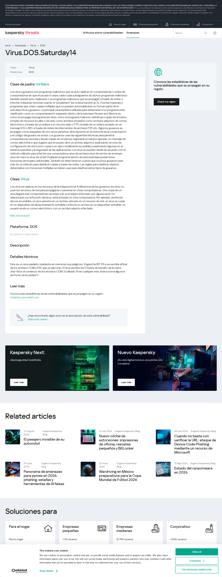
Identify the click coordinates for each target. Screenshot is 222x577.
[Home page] (23, 33)
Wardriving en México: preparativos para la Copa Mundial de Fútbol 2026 (120, 475)
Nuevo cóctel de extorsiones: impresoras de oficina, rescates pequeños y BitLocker (118, 442)
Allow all (196, 552)
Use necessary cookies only (196, 569)
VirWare (42, 84)
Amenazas (132, 32)
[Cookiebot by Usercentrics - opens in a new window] (19, 571)
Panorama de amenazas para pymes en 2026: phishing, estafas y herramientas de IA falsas (44, 477)
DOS (42, 45)
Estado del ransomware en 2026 (193, 470)
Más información (20, 215)
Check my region (166, 101)
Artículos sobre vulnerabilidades (103, 32)
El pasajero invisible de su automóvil (44, 441)
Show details (46, 571)
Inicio (8, 45)
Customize (195, 560)
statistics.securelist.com (24, 297)
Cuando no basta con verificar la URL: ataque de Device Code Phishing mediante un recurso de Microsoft (195, 444)
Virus (33, 45)
